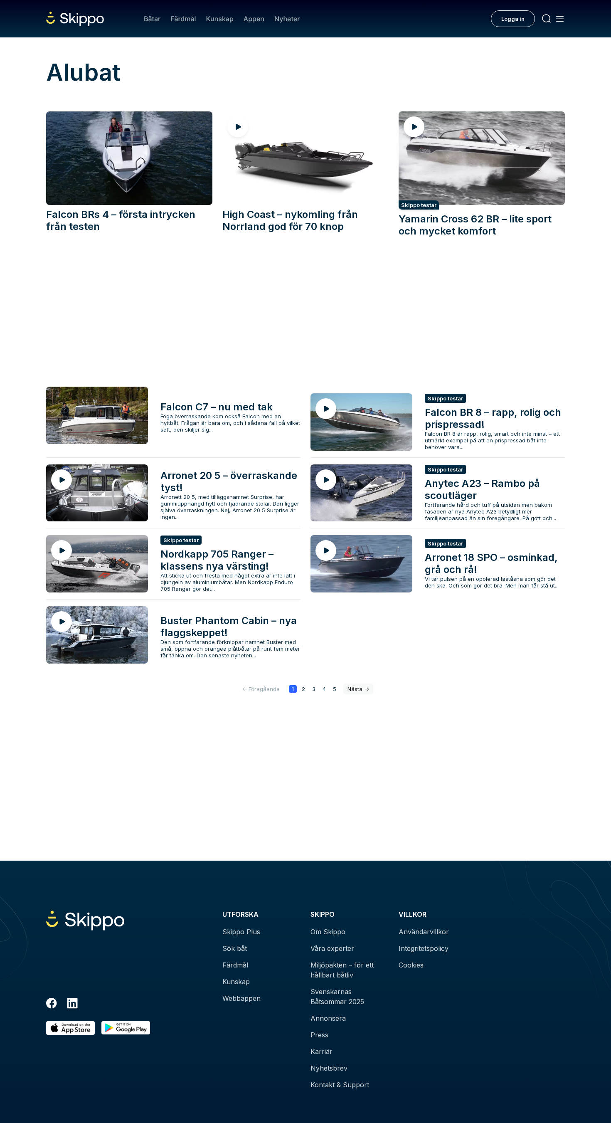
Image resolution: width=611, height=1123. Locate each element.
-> (358, 689)
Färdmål (183, 19)
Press (319, 1035)
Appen (254, 19)
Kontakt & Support (339, 1085)
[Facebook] (51, 1004)
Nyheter (287, 19)
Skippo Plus (241, 932)
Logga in (513, 18)
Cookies (411, 965)
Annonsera (328, 1018)
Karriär (321, 1051)
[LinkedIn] (72, 1004)
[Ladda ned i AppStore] (70, 1028)
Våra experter (332, 948)
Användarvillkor (424, 932)
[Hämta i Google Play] (125, 1028)
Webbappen (241, 998)
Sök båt (234, 948)
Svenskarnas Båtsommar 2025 (337, 996)
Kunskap (220, 19)
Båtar (152, 19)
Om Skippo (327, 932)
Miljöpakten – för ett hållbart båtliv (342, 970)
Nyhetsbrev (328, 1068)
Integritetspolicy (423, 948)
